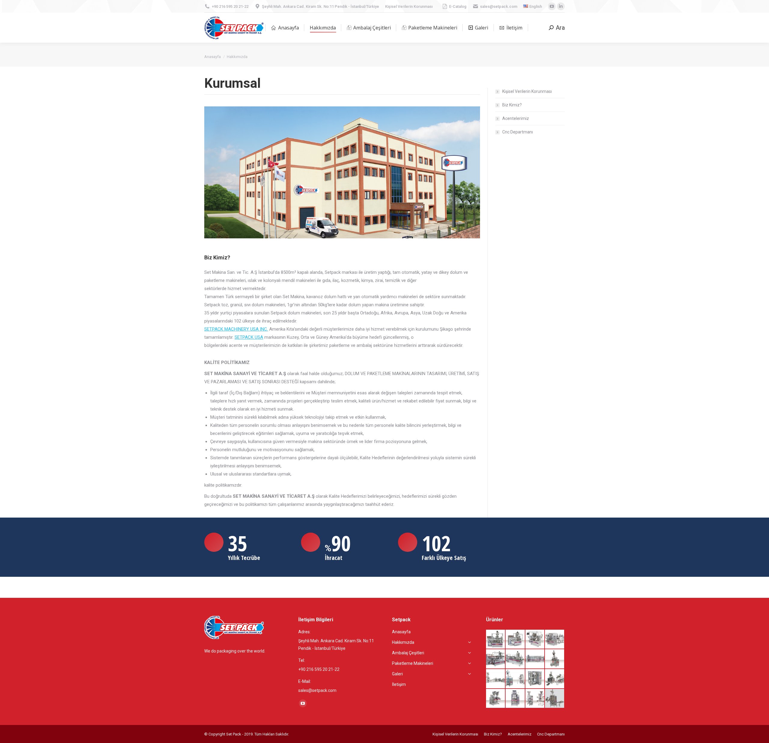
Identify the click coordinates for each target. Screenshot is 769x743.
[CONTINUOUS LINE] (496, 679)
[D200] (515, 679)
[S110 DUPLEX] (515, 640)
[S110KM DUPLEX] (555, 640)
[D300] (535, 679)
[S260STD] (535, 659)
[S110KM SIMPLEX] (535, 640)
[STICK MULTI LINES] (535, 699)
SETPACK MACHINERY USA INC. (236, 329)
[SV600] (555, 679)
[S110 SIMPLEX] (496, 640)
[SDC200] (555, 659)
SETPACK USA (249, 337)
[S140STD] (515, 659)
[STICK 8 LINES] (515, 699)
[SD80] (496, 699)
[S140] (496, 659)
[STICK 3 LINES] (555, 699)
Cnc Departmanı (517, 132)
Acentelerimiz (515, 118)
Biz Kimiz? (512, 104)
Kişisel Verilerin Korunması (409, 6)
